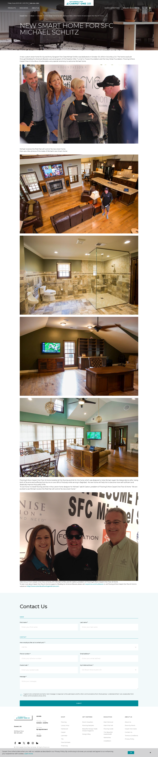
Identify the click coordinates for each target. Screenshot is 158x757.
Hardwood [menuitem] (64, 729)
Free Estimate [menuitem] (65, 742)
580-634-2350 (34, 3)
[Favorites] (146, 8)
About (32, 16)
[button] (143, 8)
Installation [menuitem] (107, 741)
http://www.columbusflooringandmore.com (43, 586)
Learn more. (28, 754)
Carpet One (23, 16)
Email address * (85, 653)
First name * (24, 622)
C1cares (39, 16)
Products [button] (12, 8)
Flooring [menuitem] (63, 722)
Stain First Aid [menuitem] (108, 725)
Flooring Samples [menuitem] (88, 725)
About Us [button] (35, 8)
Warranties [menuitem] (107, 737)
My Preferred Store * (86, 665)
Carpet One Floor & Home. (27, 747)
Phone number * (25, 653)
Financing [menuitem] (64, 746)
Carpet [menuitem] (63, 732)
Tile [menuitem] (62, 739)
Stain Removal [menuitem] (108, 722)
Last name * (84, 622)
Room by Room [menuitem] (130, 725)
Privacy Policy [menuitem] (129, 739)
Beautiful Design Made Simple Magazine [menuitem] (89, 730)
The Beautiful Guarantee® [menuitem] (108, 733)
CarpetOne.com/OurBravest (94, 584)
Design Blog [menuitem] (86, 734)
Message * (23, 676)
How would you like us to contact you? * (32, 642)
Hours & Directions (111, 8)
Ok (131, 752)
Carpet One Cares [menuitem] (131, 729)
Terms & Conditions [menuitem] (131, 735)
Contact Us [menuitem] (128, 732)
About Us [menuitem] (128, 722)
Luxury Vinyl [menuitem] (65, 725)
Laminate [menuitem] (64, 735)
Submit (79, 703)
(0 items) (150, 8)
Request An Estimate (131, 8)
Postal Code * (24, 665)
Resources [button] (24, 8)
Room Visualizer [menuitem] (87, 722)
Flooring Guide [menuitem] (108, 729)
